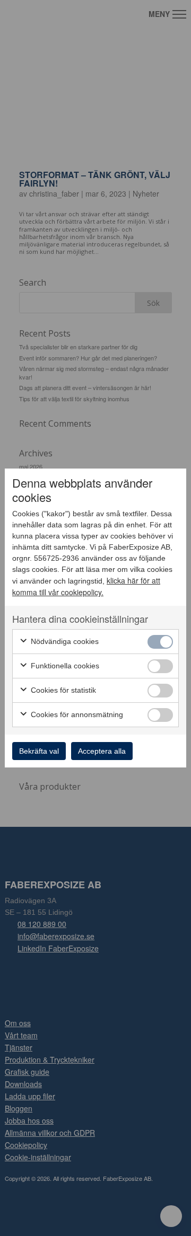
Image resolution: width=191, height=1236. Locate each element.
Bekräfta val (39, 751)
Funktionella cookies (64, 665)
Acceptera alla (102, 751)
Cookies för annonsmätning (76, 714)
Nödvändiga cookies (64, 641)
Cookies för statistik (62, 690)
